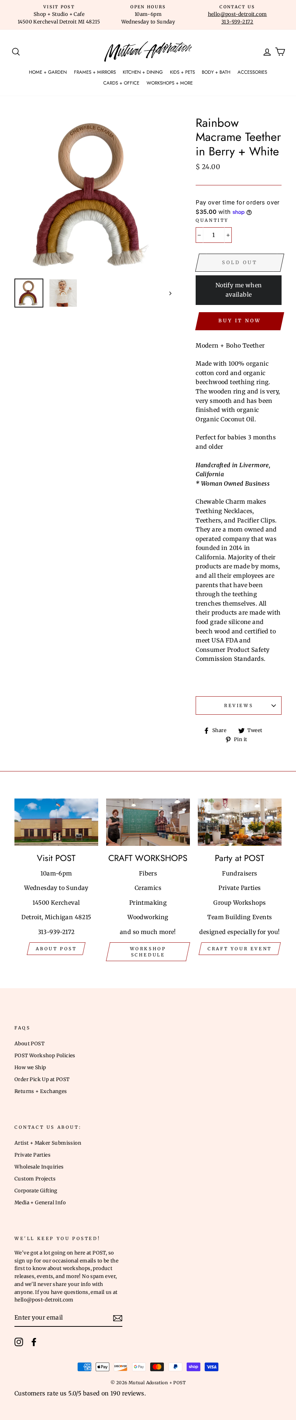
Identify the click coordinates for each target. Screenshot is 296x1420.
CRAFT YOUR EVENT (240, 948)
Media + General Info (40, 1203)
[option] (59, 15)
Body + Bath (216, 72)
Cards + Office (121, 82)
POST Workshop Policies (44, 1056)
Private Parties (32, 1155)
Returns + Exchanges (40, 1091)
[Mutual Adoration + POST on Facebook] (34, 1342)
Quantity (212, 220)
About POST (29, 1044)
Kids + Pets (182, 72)
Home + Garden (48, 72)
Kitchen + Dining (143, 72)
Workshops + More (170, 82)
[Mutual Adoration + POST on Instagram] (18, 1342)
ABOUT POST (56, 948)
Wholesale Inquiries (39, 1167)
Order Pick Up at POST (41, 1079)
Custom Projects (35, 1179)
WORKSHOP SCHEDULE (148, 952)
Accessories (252, 72)
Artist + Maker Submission (47, 1143)
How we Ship (30, 1067)
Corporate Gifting (35, 1191)
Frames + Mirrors (95, 72)
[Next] (166, 293)
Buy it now (239, 321)
